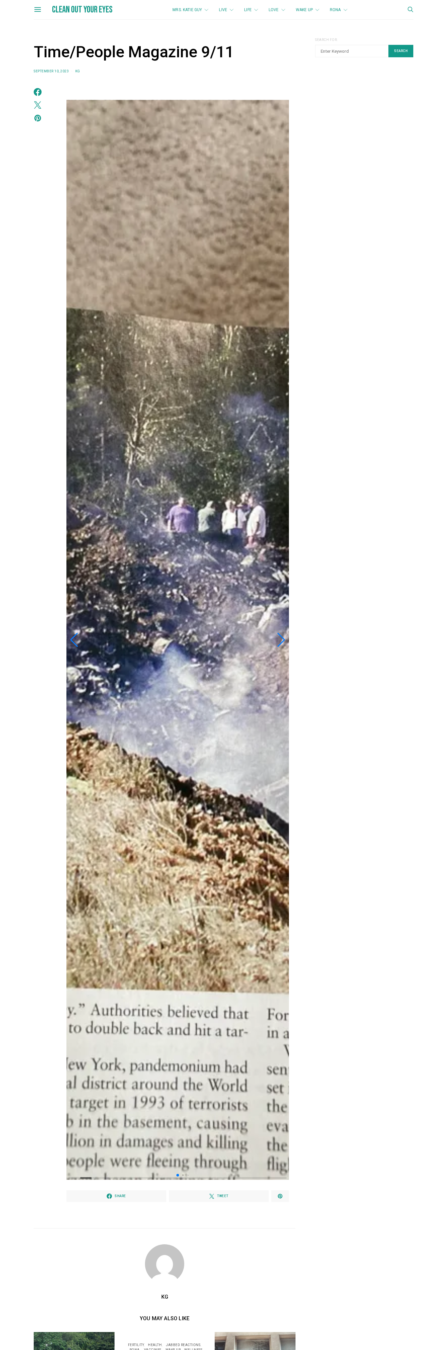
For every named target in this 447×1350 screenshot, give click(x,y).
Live (223, 10)
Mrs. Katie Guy (187, 10)
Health (155, 1345)
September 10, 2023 (51, 71)
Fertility (136, 1345)
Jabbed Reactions (183, 1345)
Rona (335, 10)
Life (248, 10)
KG (77, 71)
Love (274, 10)
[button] (74, 640)
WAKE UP (304, 10)
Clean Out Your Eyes (82, 9)
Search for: (326, 40)
